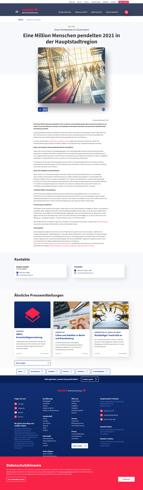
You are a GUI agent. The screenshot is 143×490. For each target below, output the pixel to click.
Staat (44, 428)
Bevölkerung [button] (65, 12)
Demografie (47, 401)
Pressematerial (76, 436)
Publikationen (96, 2)
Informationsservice (78, 426)
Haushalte (46, 403)
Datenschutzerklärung (67, 472)
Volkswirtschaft (48, 438)
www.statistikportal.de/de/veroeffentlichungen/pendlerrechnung (71, 246)
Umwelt (45, 445)
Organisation (76, 401)
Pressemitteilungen (33, 20)
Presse (79, 2)
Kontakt (113, 2)
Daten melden (123, 2)
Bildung (45, 426)
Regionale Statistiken (50, 456)
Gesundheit (46, 423)
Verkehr (45, 430)
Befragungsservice (78, 423)
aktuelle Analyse (102, 222)
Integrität (75, 408)
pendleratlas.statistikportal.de (59, 141)
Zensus (45, 406)
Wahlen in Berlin (48, 408)
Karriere (106, 2)
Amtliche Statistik (77, 410)
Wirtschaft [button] (96, 12)
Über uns (72, 2)
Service (86, 2)
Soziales (45, 421)
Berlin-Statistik (48, 454)
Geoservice (75, 421)
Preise (45, 443)
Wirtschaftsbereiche (49, 441)
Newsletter (75, 438)
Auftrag (74, 403)
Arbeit (45, 419)
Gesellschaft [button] (81, 12)
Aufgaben (75, 406)
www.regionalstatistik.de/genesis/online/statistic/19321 (52, 243)
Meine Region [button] (112, 12)
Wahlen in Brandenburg (50, 410)
